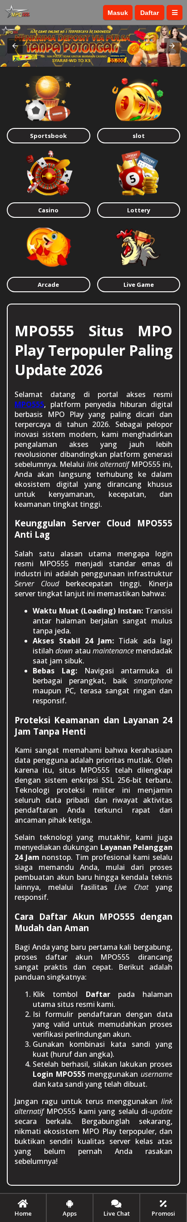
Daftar (149, 12)
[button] (15, 46)
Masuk (118, 12)
